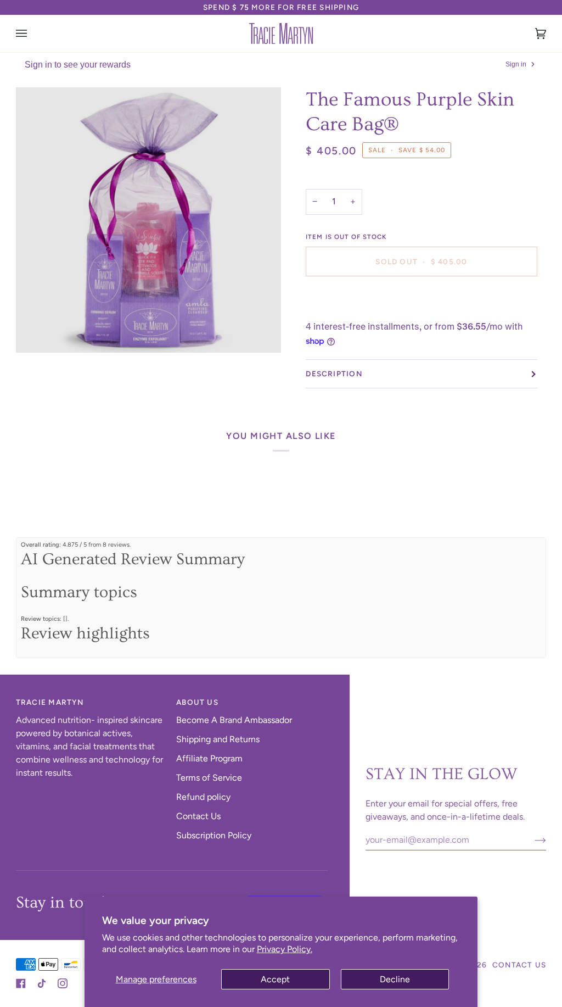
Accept (275, 979)
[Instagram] (63, 983)
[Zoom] (148, 220)
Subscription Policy (213, 835)
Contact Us (198, 816)
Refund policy (203, 797)
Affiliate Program (209, 758)
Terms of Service (209, 777)
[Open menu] (32, 33)
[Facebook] (21, 983)
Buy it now (421, 299)
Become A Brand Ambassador (234, 720)
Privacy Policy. (284, 949)
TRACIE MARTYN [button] (50, 702)
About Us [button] (197, 702)
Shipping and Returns (218, 739)
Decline (395, 979)
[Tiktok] (42, 983)
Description (334, 373)
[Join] (531, 840)
